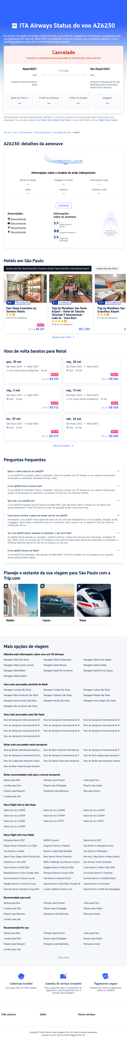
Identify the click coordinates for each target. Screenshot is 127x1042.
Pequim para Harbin (92, 785)
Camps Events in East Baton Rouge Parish (63, 884)
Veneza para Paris (12, 780)
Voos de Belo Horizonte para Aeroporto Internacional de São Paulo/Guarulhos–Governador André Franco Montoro (23, 766)
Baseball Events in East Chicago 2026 (21, 873)
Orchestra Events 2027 (14, 840)
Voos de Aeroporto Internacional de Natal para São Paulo (63, 731)
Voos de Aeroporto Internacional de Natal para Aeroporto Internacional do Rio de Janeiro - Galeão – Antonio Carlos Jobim (23, 720)
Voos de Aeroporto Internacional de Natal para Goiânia (23, 736)
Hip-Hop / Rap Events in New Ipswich (101, 856)
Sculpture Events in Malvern (57, 845)
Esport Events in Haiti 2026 (16, 867)
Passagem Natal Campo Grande (19, 665)
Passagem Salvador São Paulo (58, 695)
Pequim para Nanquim (14, 791)
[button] (97, 5)
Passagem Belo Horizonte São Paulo (21, 695)
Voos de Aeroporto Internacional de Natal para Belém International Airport (103, 720)
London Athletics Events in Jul (58, 889)
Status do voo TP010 (93, 821)
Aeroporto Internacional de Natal (24, 83)
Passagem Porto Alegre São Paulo (99, 700)
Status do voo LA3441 (94, 815)
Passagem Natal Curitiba (94, 665)
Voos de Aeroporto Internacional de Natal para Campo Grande (103, 725)
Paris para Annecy (91, 791)
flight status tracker (108, 120)
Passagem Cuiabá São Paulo (57, 690)
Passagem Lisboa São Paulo (96, 690)
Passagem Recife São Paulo (57, 700)
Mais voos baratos (61, 446)
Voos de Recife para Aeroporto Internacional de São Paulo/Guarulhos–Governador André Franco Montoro (103, 761)
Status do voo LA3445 (54, 810)
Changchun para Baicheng (56, 791)
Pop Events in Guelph (14, 851)
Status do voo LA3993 (14, 826)
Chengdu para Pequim (54, 780)
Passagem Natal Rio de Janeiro (58, 670)
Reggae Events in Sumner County (20, 884)
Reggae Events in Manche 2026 (59, 867)
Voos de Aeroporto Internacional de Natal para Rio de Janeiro (103, 731)
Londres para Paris (12, 785)
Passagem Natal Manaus (55, 665)
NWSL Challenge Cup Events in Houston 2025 (63, 862)
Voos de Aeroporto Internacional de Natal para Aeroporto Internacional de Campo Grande (23, 725)
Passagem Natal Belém (15, 670)
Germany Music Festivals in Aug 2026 (21, 889)
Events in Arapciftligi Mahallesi (58, 851)
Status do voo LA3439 (14, 815)
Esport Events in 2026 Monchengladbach (102, 889)
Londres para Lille (12, 796)
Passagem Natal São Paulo (16, 659)
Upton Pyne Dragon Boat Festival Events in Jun (23, 856)
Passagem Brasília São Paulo (96, 695)
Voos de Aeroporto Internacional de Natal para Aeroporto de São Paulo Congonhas (63, 720)
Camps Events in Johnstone (96, 884)
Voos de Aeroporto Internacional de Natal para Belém (23, 731)
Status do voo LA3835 (14, 810)
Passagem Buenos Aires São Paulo (20, 700)
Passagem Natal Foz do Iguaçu (98, 670)
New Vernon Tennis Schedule (58, 856)
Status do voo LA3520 (14, 821)
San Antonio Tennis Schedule (97, 862)
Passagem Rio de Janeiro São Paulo (20, 706)
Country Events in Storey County (19, 878)
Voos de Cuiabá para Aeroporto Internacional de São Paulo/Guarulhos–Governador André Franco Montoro (23, 761)
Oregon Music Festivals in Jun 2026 (20, 845)
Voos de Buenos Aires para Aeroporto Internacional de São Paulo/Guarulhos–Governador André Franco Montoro (63, 761)
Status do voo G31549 (54, 815)
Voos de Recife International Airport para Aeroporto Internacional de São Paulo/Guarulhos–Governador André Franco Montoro (23, 750)
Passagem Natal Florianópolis (57, 659)
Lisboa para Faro (91, 780)
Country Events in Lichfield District (99, 878)
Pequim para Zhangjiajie (55, 785)
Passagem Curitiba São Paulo (17, 690)
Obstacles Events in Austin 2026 (59, 873)
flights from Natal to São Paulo (55, 120)
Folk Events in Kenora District (57, 878)
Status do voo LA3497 (94, 810)
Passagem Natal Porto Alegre (97, 659)
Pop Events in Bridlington (95, 851)
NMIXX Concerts (51, 840)
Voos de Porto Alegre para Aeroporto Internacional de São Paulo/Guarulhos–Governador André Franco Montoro (103, 755)
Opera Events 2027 (92, 840)
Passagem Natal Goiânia (15, 676)
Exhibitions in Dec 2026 (15, 862)
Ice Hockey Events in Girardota (97, 873)
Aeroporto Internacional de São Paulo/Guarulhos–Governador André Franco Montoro (105, 85)
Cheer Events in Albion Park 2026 (99, 867)
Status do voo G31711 (54, 821)
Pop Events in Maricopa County (98, 845)
